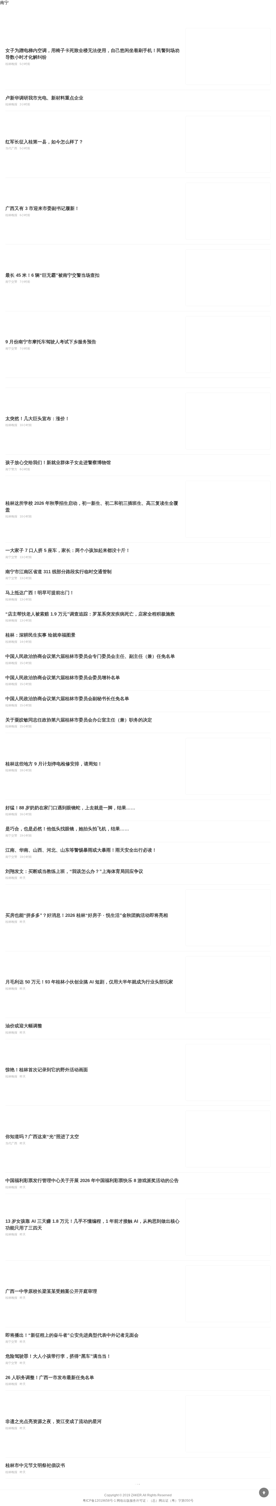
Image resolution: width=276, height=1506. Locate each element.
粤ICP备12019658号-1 (99, 1500)
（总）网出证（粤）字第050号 (171, 1500)
